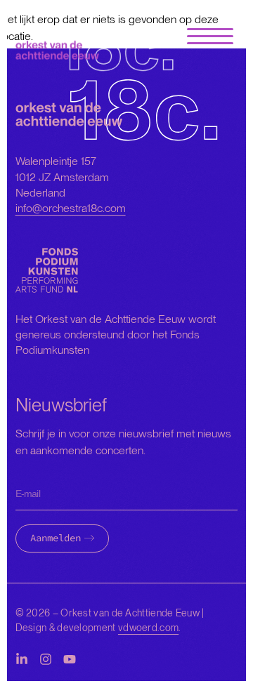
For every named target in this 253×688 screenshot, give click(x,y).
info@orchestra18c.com (70, 208)
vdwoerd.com (148, 627)
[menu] (210, 37)
